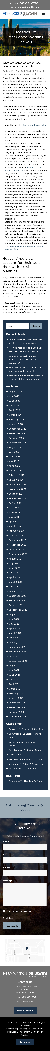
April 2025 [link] (14, 465)
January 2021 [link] (16, 698)
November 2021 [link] (17, 651)
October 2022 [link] (16, 605)
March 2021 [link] (15, 688)
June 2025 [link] (14, 456)
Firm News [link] (15, 754)
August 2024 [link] (15, 503)
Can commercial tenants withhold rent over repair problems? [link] (23, 359)
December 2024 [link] (17, 484)
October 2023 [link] (16, 549)
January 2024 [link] (16, 535)
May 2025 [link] (14, 461)
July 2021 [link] (14, 670)
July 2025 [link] (14, 452)
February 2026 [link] (17, 419)
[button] (43, 14)
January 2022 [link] (16, 642)
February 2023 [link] (17, 586)
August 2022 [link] (15, 614)
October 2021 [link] (16, 656)
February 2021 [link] (16, 693)
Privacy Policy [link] (36, 1028)
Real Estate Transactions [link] (22, 74)
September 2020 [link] (18, 716)
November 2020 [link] (17, 707)
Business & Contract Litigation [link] (26, 729)
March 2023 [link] (15, 582)
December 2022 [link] (17, 595)
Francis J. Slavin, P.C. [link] (26, 71)
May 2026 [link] (14, 405)
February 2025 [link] (17, 475)
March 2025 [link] (15, 470)
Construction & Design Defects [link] (26, 750)
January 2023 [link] (16, 591)
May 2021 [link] (14, 679)
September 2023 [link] (18, 554)
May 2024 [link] (14, 517)
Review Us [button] (25, 1042)
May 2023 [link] (14, 572)
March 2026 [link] (15, 414)
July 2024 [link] (14, 507)
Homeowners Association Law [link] (25, 759)
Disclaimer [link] (11, 1028)
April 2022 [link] (14, 628)
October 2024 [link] (16, 493)
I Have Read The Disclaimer (21, 911)
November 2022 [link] (17, 600)
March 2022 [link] (15, 633)
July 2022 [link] (14, 619)
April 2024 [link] (14, 521)
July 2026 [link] (14, 396)
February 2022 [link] (16, 637)
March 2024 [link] (15, 526)
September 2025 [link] (18, 442)
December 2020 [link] (17, 702)
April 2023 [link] (14, 577)
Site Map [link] (22, 1028)
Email (6, 854)
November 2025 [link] (17, 433)
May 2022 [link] (14, 623)
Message (7, 880)
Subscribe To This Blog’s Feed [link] (25, 781)
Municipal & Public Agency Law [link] (26, 764)
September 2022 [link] (18, 609)
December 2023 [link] (17, 540)
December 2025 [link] (17, 428)
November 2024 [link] (17, 489)
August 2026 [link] (16, 391)
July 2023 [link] (14, 563)
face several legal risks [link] (34, 125)
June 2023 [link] (14, 568)
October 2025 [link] (16, 438)
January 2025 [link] (16, 479)
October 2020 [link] (16, 712)
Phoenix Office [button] (25, 1010)
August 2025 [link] (16, 447)
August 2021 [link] (15, 665)
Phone (6, 867)
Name (6, 841)
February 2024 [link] (16, 530)
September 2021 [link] (18, 660)
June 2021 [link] (14, 674)
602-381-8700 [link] (29, 3)
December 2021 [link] (17, 647)
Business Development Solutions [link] (23, 1032)
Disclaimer (8, 918)
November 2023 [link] (17, 544)
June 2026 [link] (14, 400)
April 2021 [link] (14, 684)
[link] (20, 14)
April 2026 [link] (14, 410)
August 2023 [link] (16, 558)
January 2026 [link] (16, 424)
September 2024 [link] (18, 498)
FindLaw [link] (25, 1035)
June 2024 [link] (14, 512)
